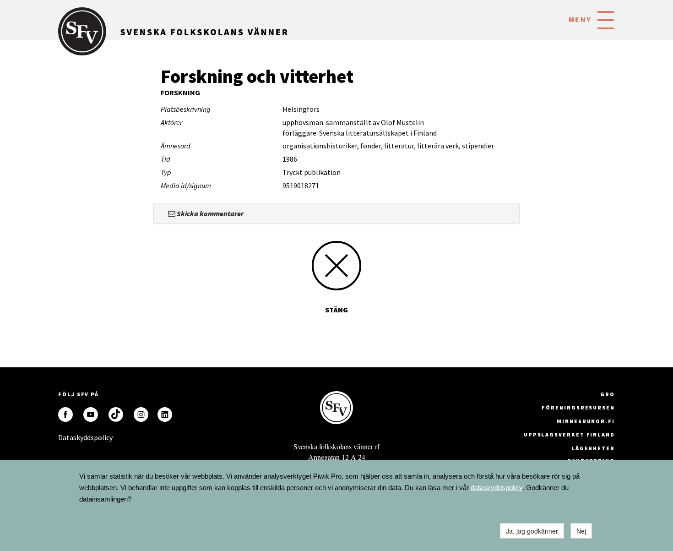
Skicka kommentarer (209, 213)
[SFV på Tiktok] (116, 414)
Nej (581, 530)
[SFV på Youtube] (90, 414)
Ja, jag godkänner (532, 530)
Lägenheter (593, 448)
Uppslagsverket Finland (569, 434)
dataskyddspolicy (496, 487)
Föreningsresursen (578, 407)
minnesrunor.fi (586, 421)
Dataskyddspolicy (65, 437)
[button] (606, 19)
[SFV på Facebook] (65, 414)
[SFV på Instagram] (141, 414)
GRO (607, 394)
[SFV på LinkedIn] (164, 414)
